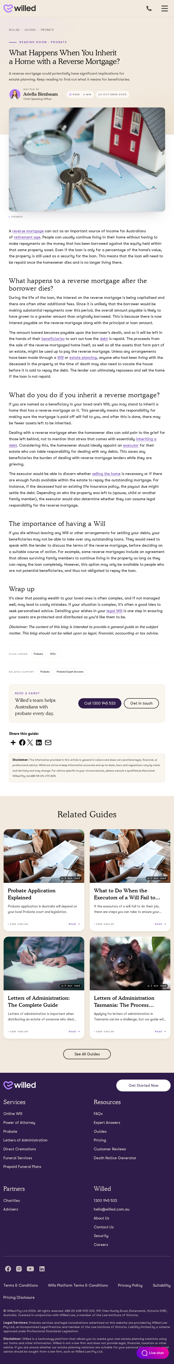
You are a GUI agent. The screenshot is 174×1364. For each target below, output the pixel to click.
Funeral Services (17, 1158)
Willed (14, 29)
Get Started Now (143, 1085)
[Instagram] (19, 1269)
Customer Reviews (110, 1149)
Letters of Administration (25, 1140)
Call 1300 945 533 (99, 703)
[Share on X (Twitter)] (30, 742)
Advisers (10, 1209)
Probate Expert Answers (70, 671)
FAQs (98, 1114)
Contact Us (104, 1227)
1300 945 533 (105, 1200)
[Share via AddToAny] (13, 742)
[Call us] (149, 8)
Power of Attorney (19, 1122)
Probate (47, 29)
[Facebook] (8, 1268)
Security (101, 1236)
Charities (11, 1200)
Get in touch (141, 703)
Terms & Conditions (20, 1285)
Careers (101, 1245)
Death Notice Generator (115, 1158)
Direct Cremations (19, 1149)
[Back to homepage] (19, 8)
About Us (101, 1218)
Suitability (162, 1285)
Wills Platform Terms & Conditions (78, 1285)
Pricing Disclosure (19, 1297)
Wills (53, 653)
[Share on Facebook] (22, 742)
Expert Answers (107, 1122)
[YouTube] (30, 1269)
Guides (30, 29)
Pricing (100, 1140)
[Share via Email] (48, 742)
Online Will (12, 1114)
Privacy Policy (130, 1285)
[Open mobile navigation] (164, 8)
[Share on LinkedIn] (39, 742)
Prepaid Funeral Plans (22, 1167)
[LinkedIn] (42, 1268)
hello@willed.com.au (111, 1209)
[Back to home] (19, 1085)
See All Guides (87, 1054)
